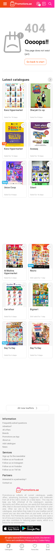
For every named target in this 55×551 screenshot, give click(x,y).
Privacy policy (31, 540)
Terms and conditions (15, 540)
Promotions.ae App (10, 437)
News (4, 447)
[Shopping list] (44, 3)
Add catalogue (8, 443)
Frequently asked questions (14, 423)
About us (6, 440)
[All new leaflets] (50, 79)
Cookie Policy (44, 540)
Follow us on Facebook (12, 459)
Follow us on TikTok (11, 470)
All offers (6, 430)
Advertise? (7, 426)
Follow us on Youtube (12, 466)
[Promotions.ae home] (21, 4)
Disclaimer (45, 538)
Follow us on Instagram (12, 463)
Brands (5, 433)
